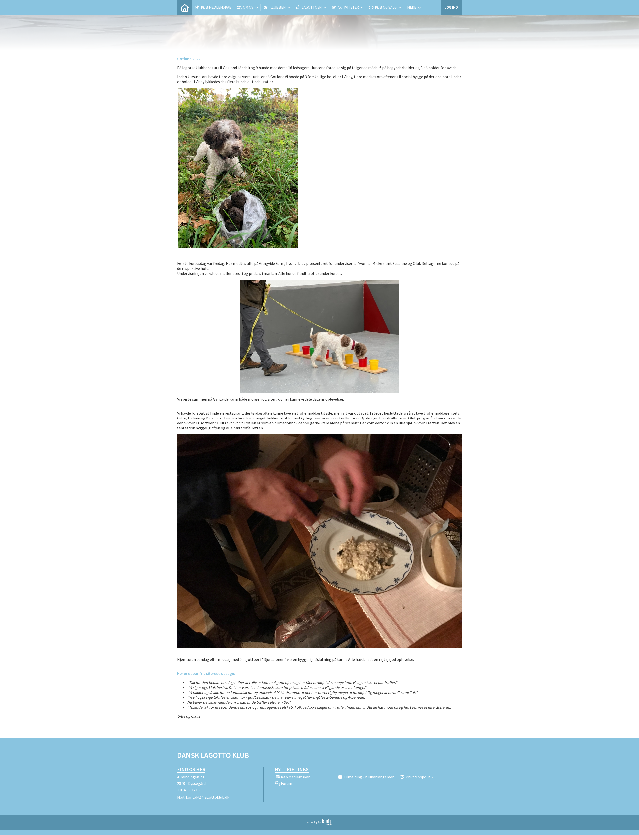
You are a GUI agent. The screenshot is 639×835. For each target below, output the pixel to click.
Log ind (451, 7)
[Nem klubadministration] (319, 823)
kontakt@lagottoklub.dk (207, 797)
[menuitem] (184, 7)
